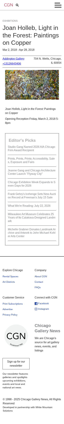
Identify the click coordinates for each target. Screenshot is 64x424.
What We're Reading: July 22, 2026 (29, 205)
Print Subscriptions (13, 304)
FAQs (38, 287)
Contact (39, 282)
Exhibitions (10, 20)
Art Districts (9, 282)
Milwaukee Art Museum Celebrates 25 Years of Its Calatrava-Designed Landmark (31, 217)
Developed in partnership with (27, 409)
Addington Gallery (13, 58)
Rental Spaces (10, 276)
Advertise (8, 309)
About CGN (41, 276)
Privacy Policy (10, 314)
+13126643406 (12, 63)
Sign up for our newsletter (16, 363)
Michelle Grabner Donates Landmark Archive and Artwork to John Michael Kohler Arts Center (32, 233)
